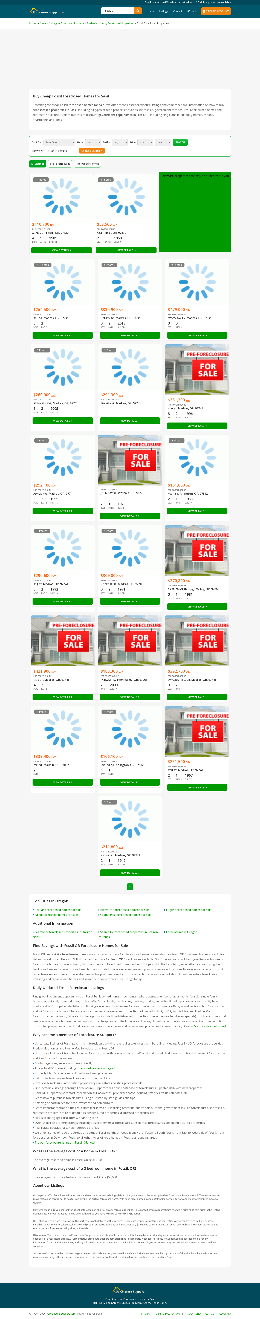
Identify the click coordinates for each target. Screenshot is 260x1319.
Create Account (217, 11)
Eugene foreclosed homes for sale (188, 910)
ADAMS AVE (108, 403)
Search (180, 142)
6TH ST (172, 408)
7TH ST (172, 770)
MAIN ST (173, 493)
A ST (99, 233)
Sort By (36, 142)
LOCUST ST (107, 765)
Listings (163, 11)
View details (60, 250)
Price (132, 142)
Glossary (225, 1313)
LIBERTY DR (107, 318)
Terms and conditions (167, 1313)
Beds (80, 142)
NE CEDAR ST (109, 584)
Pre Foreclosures (60, 163)
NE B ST (38, 679)
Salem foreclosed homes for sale (56, 915)
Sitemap (146, 1313)
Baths (106, 142)
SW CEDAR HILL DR (179, 679)
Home (150, 11)
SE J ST (37, 584)
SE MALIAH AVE (42, 403)
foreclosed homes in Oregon (96, 1068)
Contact (177, 11)
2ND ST (37, 765)
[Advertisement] (130, 62)
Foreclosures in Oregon (181, 932)
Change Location (91, 150)
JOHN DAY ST (109, 493)
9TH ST (37, 318)
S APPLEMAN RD (177, 589)
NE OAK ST (107, 855)
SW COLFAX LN (176, 318)
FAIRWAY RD (108, 679)
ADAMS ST (38, 233)
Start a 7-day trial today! (210, 1026)
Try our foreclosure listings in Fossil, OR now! (65, 1142)
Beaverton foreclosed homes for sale (124, 910)
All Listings (37, 163)
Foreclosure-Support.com (61, 1313)
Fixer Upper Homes (87, 163)
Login (193, 11)
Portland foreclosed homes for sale (58, 910)
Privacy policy (193, 1313)
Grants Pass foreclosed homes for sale (125, 915)
